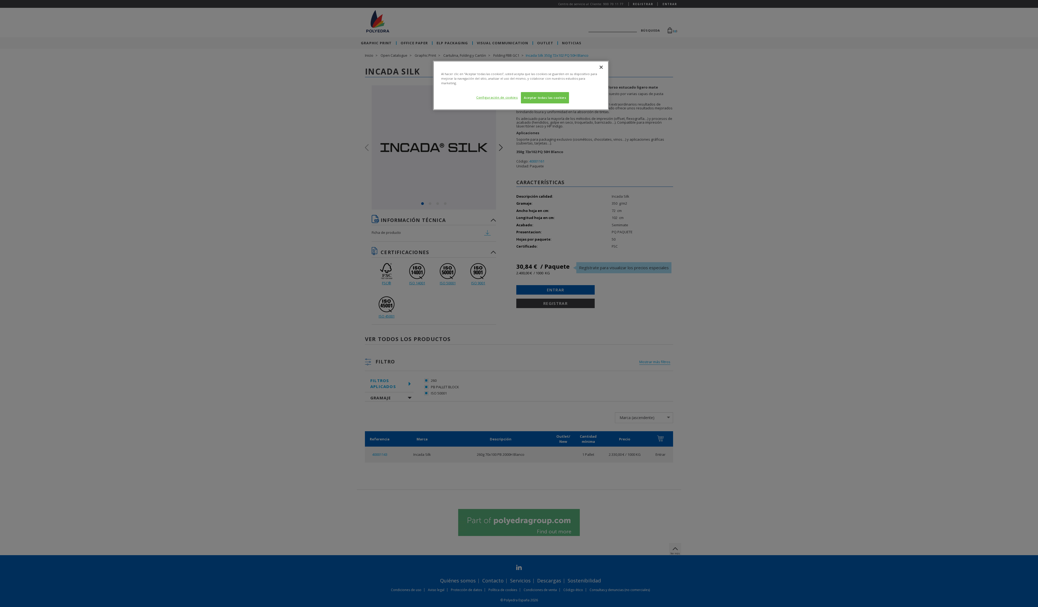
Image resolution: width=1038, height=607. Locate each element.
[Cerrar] (601, 67)
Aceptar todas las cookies (545, 98)
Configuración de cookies (497, 97)
